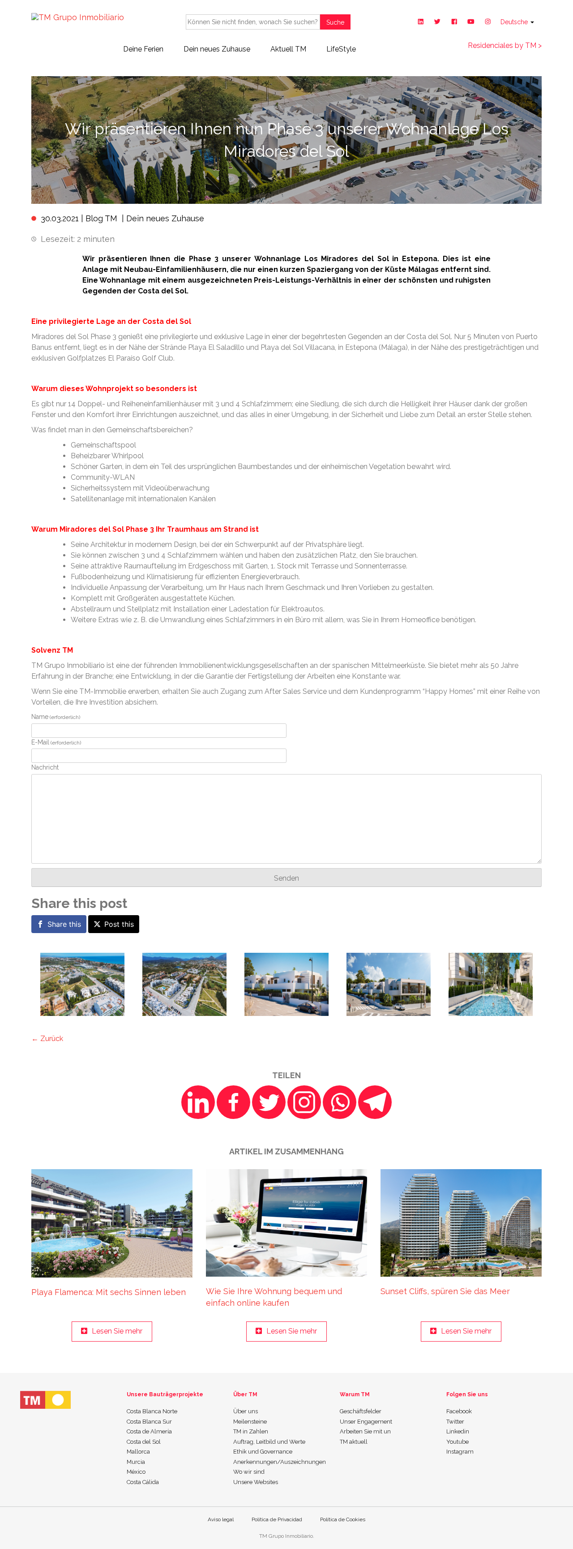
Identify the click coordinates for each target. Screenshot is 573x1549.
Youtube (457, 1441)
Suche (335, 22)
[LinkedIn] (198, 1102)
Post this (119, 924)
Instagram (460, 1451)
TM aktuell (354, 1441)
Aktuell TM (288, 49)
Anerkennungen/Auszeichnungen (279, 1462)
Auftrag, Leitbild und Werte (269, 1441)
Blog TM (101, 218)
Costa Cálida (143, 1482)
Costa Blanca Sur (149, 1421)
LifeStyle (341, 49)
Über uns (245, 1411)
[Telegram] (375, 1102)
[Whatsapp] (339, 1102)
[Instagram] (304, 1102)
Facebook (459, 1411)
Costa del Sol (144, 1441)
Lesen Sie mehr (117, 1331)
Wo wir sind (249, 1471)
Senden (286, 878)
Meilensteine (250, 1421)
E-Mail (56, 742)
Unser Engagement (366, 1421)
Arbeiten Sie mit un (365, 1431)
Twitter (455, 1421)
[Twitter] (269, 1102)
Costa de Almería (149, 1431)
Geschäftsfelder (360, 1411)
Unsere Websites (255, 1482)
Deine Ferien (143, 49)
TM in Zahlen (250, 1431)
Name (55, 716)
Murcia (136, 1462)
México (136, 1471)
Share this (64, 924)
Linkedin (457, 1431)
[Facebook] (233, 1102)
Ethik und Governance (262, 1451)
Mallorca (138, 1451)
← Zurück (47, 1038)
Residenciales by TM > (505, 45)
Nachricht (45, 767)
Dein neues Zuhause (217, 49)
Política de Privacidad (277, 1519)
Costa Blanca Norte (152, 1411)
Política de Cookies (342, 1519)
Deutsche (515, 22)
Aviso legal (221, 1519)
